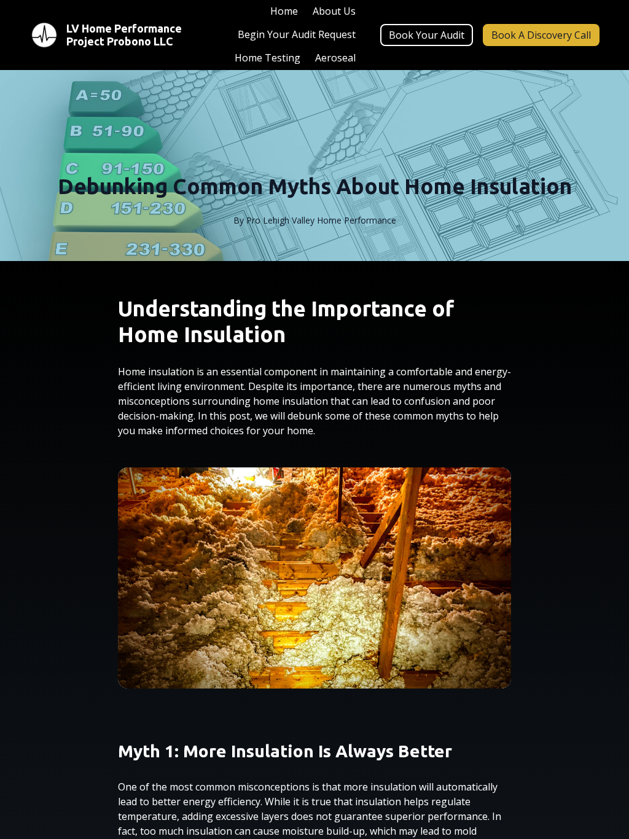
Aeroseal (335, 57)
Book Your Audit (426, 35)
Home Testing (267, 57)
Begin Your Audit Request (297, 34)
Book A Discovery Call (541, 35)
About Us (334, 11)
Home (284, 11)
